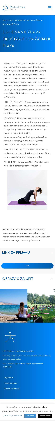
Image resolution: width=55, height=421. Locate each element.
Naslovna (7, 20)
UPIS (27, 266)
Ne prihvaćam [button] (45, 416)
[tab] (27, 253)
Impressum (9, 378)
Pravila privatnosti (12, 389)
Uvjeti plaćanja (11, 383)
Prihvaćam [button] (30, 416)
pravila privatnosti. (13, 415)
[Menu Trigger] (49, 7)
